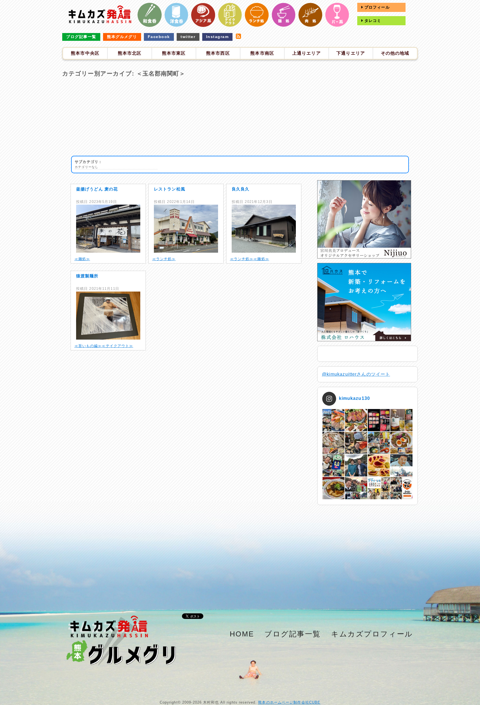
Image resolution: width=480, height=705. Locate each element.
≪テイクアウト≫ (117, 346)
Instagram (217, 36)
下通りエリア (350, 53)
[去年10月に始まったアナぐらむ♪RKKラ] (379, 488)
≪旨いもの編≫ (88, 346)
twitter (188, 36)
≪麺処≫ (82, 259)
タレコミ (372, 20)
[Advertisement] (240, 117)
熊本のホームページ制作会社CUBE (289, 702)
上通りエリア (306, 53)
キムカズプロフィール (372, 634)
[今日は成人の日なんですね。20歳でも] (401, 465)
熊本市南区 (262, 53)
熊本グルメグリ (122, 36)
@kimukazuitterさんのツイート (356, 374)
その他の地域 (395, 53)
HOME (242, 634)
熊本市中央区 (85, 53)
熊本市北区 (130, 53)
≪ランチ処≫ (164, 259)
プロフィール (376, 7)
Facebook (159, 36)
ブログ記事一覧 (81, 36)
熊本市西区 (218, 53)
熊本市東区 (174, 53)
